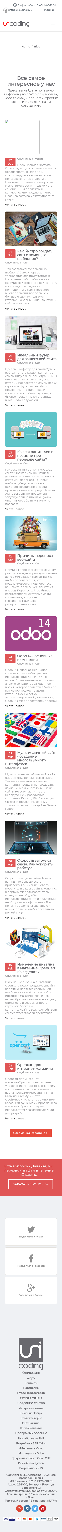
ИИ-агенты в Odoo (31, 1448)
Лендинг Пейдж (31, 1413)
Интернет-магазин (31, 1408)
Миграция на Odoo (31, 1453)
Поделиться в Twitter (31, 1237)
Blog (37, 46)
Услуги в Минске (31, 1398)
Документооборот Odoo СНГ (31, 1458)
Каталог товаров (31, 1418)
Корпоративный (31, 1428)
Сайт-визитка (31, 1423)
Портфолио (31, 1388)
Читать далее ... (15, 204)
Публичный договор (31, 1393)
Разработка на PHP (31, 1438)
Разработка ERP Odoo (31, 1443)
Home (26, 46)
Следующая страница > (30, 1133)
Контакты (31, 1383)
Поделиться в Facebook (31, 1266)
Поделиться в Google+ (31, 1295)
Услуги (31, 1378)
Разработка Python (31, 1463)
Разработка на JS (31, 1468)
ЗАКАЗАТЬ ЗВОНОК (28, 1184)
